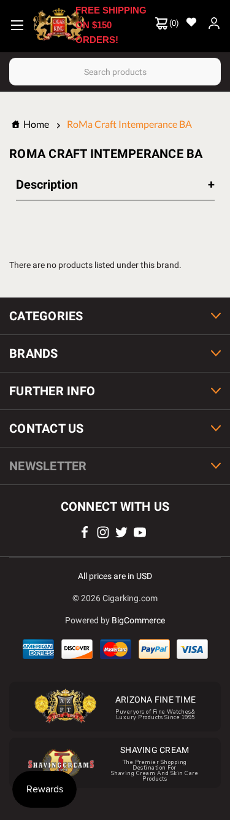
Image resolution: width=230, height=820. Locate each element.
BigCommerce (138, 620)
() (173, 23)
